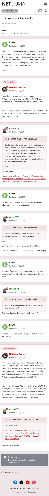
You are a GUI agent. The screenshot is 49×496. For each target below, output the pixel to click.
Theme (13, 489)
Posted (17, 46)
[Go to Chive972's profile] (5, 130)
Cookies (35, 489)
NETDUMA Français (21, 33)
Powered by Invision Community (24, 492)
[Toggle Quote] (6, 139)
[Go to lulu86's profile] (5, 44)
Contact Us (25, 489)
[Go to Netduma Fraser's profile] (5, 89)
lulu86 (6, 30)
